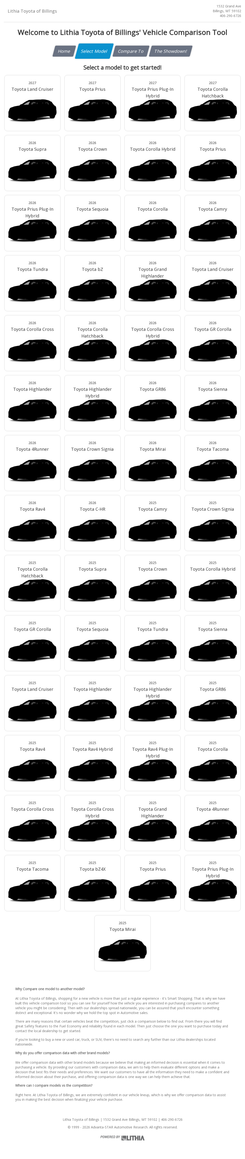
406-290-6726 (230, 15)
